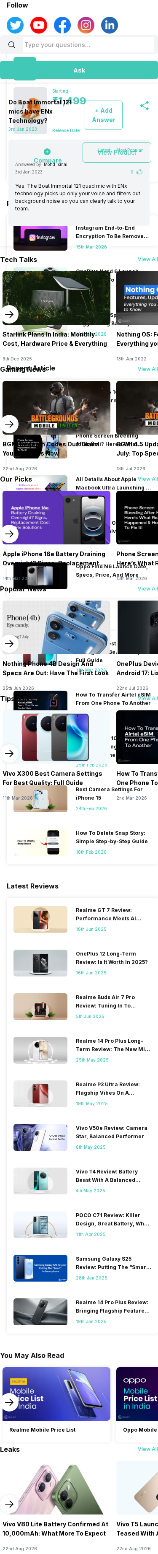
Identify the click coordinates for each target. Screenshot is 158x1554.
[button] (79, 70)
